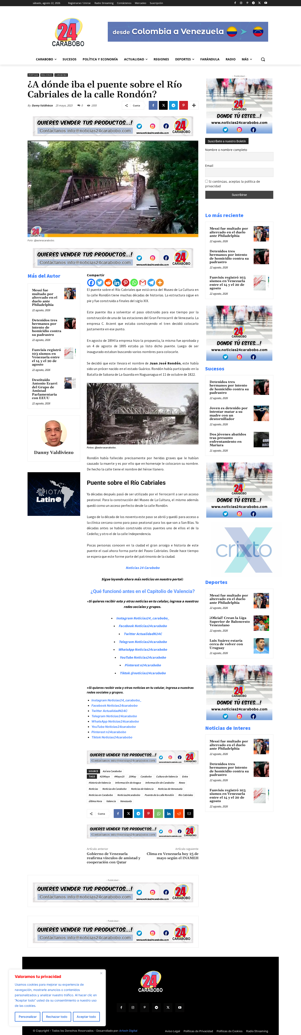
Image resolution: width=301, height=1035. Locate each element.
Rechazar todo (56, 1016)
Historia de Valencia (100, 782)
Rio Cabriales (185, 795)
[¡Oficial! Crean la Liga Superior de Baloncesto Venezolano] (261, 623)
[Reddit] (108, 282)
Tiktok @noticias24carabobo (143, 673)
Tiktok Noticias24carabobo (111, 737)
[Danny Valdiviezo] (54, 433)
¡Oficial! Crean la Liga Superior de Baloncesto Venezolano (230, 621)
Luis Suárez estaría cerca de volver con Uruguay (226, 644)
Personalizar (28, 1016)
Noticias (93, 788)
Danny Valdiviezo (42, 105)
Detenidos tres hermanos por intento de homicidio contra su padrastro (46, 327)
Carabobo (61, 75)
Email (209, 166)
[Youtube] (265, 3)
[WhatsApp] (158, 813)
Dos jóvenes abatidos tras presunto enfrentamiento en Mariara (228, 440)
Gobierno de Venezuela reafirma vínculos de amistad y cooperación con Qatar (113, 858)
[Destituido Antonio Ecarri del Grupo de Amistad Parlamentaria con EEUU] (70, 383)
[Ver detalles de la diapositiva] (249, 576)
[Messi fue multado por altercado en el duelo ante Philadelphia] (70, 293)
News (182, 782)
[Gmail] (143, 282)
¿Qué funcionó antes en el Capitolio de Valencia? (143, 591)
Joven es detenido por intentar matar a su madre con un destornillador (229, 413)
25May (132, 776)
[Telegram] (253, 3)
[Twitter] (100, 282)
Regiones (46, 75)
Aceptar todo (86, 1016)
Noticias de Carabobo (114, 788)
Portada (33, 75)
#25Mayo (105, 776)
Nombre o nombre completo (226, 150)
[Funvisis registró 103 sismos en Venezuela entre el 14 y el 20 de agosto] (70, 353)
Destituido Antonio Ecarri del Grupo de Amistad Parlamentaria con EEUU (44, 389)
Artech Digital (128, 1030)
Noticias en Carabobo (101, 795)
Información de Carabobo (159, 782)
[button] (263, 59)
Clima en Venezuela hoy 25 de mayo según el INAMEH (173, 856)
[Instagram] (241, 3)
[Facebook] (235, 3)
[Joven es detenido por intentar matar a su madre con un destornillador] (261, 413)
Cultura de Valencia (167, 776)
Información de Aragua (128, 782)
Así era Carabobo (112, 771)
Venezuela (126, 801)
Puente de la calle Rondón (159, 795)
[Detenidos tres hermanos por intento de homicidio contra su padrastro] (70, 323)
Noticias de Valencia (142, 788)
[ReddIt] (179, 813)
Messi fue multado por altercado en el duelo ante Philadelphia (44, 297)
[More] (194, 105)
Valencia (111, 801)
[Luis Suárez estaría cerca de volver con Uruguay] (261, 646)
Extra (185, 776)
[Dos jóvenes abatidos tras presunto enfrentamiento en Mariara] (261, 439)
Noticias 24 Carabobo (143, 567)
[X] (259, 3)
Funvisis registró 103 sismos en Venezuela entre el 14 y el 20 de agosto (46, 357)
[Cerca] (101, 973)
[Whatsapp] (134, 282)
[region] (57, 997)
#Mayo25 (119, 776)
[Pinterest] (247, 3)
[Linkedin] (117, 282)
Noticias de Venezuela (170, 788)
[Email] (189, 813)
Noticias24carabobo (128, 795)
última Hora (95, 801)
